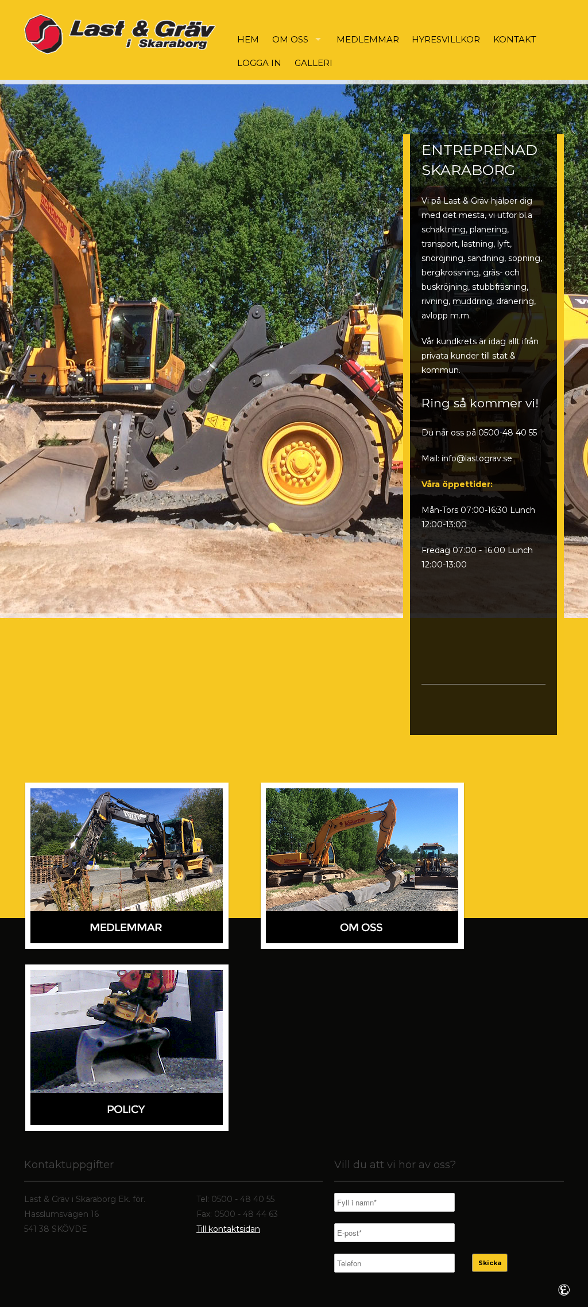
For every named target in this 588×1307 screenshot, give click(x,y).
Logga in (259, 62)
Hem (248, 39)
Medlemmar (367, 39)
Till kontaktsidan (228, 1229)
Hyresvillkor (446, 39)
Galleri (313, 62)
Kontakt (514, 39)
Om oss (290, 39)
